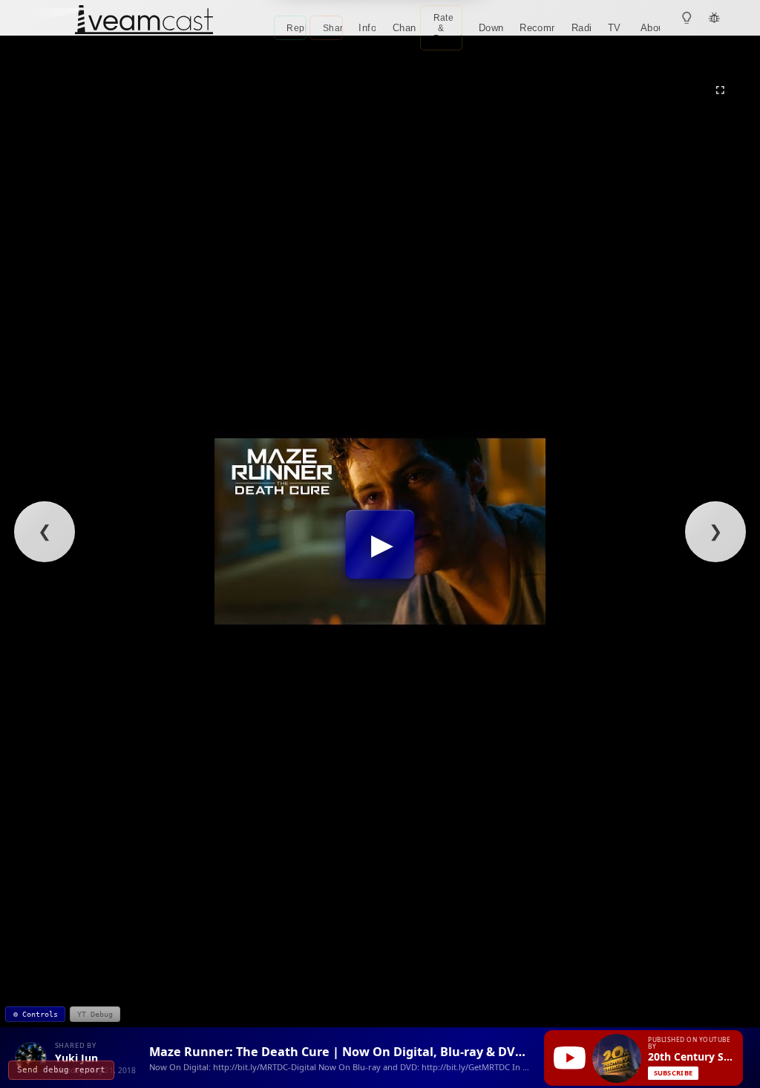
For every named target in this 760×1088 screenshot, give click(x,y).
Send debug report (61, 1070)
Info (367, 27)
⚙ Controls (35, 1014)
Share (333, 28)
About (651, 27)
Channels (405, 27)
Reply (296, 28)
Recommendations (537, 27)
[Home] (144, 21)
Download (491, 27)
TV (614, 27)
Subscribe (673, 1073)
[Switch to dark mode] (687, 17)
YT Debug (95, 1014)
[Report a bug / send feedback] (714, 17)
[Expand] (720, 89)
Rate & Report (448, 28)
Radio (581, 27)
